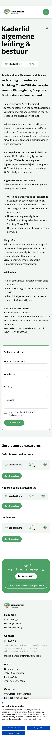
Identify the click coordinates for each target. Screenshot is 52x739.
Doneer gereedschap (13, 623)
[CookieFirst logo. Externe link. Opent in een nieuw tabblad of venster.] (3, 703)
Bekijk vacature (11, 476)
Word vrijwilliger (11, 619)
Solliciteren (14, 422)
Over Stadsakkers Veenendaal (17, 693)
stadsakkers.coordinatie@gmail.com (22, 328)
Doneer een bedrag (13, 627)
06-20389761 (28, 576)
